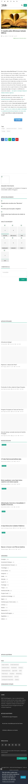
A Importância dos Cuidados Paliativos (12, 526)
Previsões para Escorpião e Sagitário (11, 208)
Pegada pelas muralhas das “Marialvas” (11, 203)
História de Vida (5, 590)
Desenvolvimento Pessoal (8, 565)
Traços (3, 36)
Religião (3, 128)
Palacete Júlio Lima (6, 670)
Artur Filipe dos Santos (5, 389)
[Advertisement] (14, 55)
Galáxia (17, 679)
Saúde (3, 511)
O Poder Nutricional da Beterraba (11, 459)
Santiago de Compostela (7, 679)
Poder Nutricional (14, 664)
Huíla (20, 670)
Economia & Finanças (6, 562)
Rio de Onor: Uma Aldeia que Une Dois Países (12, 723)
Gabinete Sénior (5, 667)
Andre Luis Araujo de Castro (7, 528)
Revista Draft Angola (6, 613)
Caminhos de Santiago (6, 596)
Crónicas (20, 128)
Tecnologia (4, 568)
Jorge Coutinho (5, 664)
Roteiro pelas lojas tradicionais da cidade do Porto (13, 215)
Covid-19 (3, 582)
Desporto (3, 573)
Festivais (21, 667)
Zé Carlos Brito (4, 344)
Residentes (14, 667)
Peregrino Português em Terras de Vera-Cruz (12, 409)
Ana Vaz (16, 676)
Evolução (3, 559)
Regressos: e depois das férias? (9, 364)
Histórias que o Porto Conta (8, 602)
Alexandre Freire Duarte (11, 128)
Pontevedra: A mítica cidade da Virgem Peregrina (13, 387)
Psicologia (3, 585)
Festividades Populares (7, 676)
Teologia (3, 131)
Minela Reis (18, 673)
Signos (2, 599)
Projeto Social (4, 593)
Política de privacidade (8, 781)
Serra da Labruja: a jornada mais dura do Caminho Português (13, 432)
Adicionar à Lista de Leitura (20, 38)
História (8, 131)
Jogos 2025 (14, 670)
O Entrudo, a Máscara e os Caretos (10, 730)
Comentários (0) (5, 266)
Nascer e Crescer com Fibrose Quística (13, 547)
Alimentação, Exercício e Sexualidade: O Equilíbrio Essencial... (13, 503)
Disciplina (12, 673)
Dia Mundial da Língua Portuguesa (9, 716)
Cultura (3, 619)
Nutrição (4, 444)
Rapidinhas (4, 616)
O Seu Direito (4, 570)
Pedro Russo (5, 673)
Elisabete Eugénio (4, 549)
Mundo (3, 607)
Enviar (23, 279)
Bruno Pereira (4, 461)
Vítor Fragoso (4, 366)
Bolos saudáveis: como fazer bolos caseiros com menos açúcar (11, 481)
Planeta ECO (4, 610)
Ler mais (18, 119)
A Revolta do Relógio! (6, 342)
